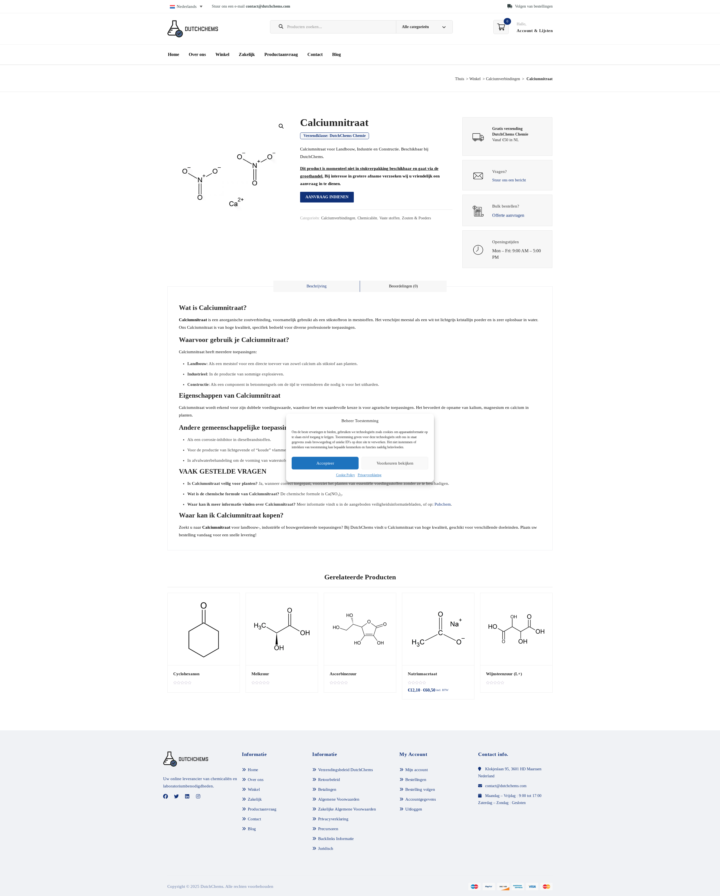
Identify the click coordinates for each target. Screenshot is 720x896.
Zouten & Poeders (416, 218)
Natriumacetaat (422, 674)
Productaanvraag (281, 54)
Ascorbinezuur (343, 674)
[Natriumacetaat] (438, 629)
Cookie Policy (345, 475)
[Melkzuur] (281, 629)
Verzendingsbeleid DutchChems (345, 769)
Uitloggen (413, 809)
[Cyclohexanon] (203, 629)
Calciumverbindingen (503, 79)
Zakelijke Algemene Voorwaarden (347, 809)
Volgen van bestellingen (533, 6)
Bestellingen (415, 779)
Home (173, 54)
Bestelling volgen (420, 789)
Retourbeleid (329, 779)
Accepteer (325, 463)
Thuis (459, 79)
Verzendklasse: (334, 136)
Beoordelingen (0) (403, 286)
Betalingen (327, 789)
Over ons (197, 54)
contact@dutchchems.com (268, 6)
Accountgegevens (420, 799)
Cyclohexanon (186, 674)
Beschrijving (317, 286)
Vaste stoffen (389, 218)
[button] (281, 126)
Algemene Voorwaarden (338, 799)
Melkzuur (260, 674)
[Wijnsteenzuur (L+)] (516, 629)
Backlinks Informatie (336, 838)
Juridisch (325, 848)
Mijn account (416, 769)
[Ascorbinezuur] (360, 629)
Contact (315, 54)
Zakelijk (247, 54)
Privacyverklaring (369, 475)
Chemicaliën (367, 218)
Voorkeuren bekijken (395, 463)
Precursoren (328, 829)
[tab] (316, 286)
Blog (336, 54)
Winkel (222, 54)
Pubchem (443, 504)
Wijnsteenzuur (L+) (504, 674)
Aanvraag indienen (326, 197)
